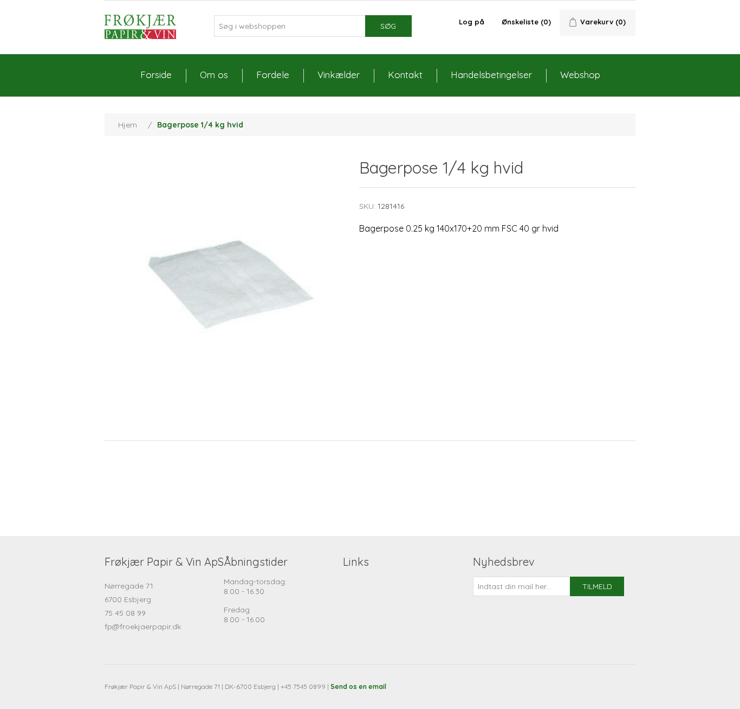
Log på (471, 21)
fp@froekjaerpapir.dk (143, 626)
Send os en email (358, 686)
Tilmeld (597, 586)
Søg (388, 26)
